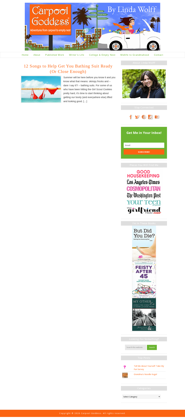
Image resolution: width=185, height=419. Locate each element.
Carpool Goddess (92, 27)
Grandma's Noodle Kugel (145, 374)
